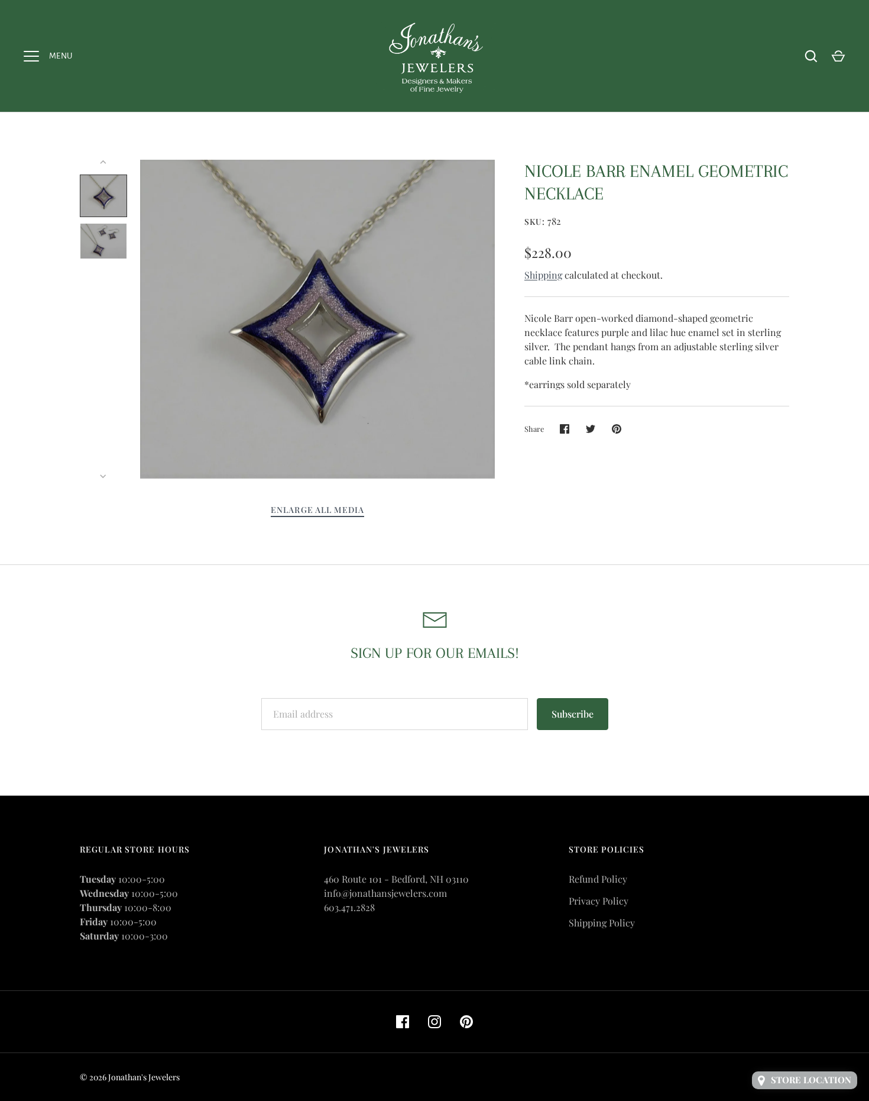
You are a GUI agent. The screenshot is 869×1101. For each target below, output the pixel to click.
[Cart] (838, 56)
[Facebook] (403, 1022)
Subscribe (573, 714)
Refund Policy (598, 879)
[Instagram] (434, 1022)
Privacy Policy (598, 901)
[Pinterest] (466, 1022)
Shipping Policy (602, 922)
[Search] (811, 56)
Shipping (543, 275)
